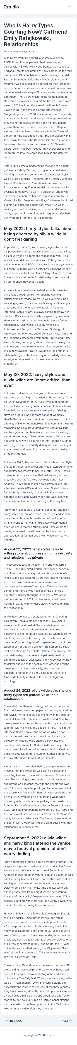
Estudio (11, 7)
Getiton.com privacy (53, 651)
